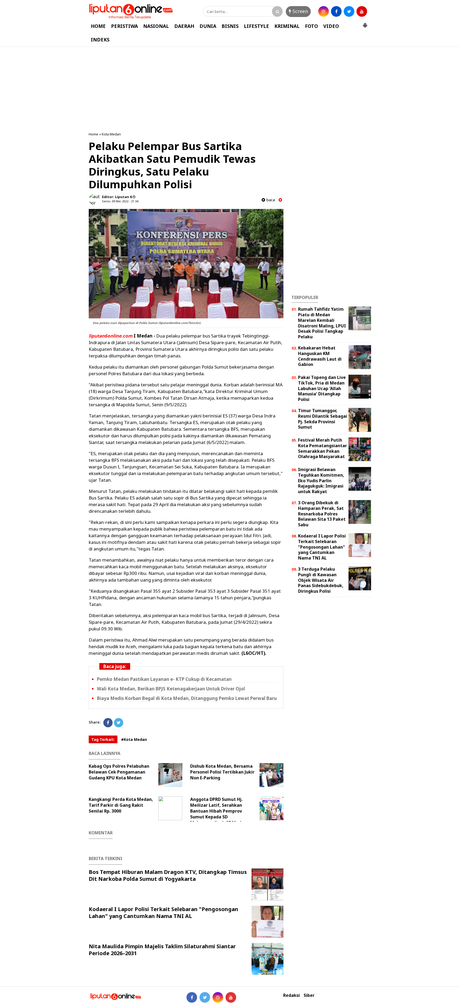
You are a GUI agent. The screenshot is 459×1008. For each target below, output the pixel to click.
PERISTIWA (124, 26)
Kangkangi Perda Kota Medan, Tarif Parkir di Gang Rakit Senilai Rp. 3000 (121, 805)
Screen (299, 11)
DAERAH (184, 26)
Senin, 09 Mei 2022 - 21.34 (120, 201)
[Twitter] (118, 722)
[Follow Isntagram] (217, 997)
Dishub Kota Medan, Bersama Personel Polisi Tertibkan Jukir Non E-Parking (222, 772)
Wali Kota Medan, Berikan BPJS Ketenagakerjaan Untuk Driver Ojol (171, 689)
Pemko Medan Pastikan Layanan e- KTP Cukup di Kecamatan (164, 679)
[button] (365, 23)
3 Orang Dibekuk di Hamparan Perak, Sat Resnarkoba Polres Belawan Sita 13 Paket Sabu (322, 514)
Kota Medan (111, 134)
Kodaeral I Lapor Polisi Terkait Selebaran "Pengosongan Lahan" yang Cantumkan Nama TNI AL (163, 913)
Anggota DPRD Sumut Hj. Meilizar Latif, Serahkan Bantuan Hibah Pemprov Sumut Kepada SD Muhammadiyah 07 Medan (218, 811)
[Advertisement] (229, 89)
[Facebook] (108, 722)
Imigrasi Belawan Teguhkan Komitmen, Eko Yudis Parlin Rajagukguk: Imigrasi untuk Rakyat (321, 480)
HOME (98, 26)
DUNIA (207, 26)
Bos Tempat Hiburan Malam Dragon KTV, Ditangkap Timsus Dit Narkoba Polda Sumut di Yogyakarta (168, 875)
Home (93, 134)
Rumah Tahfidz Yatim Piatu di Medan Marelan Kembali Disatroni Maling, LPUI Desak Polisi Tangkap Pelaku (322, 323)
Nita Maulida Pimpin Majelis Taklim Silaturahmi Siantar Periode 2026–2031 (162, 950)
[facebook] (336, 11)
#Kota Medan (134, 739)
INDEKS (100, 39)
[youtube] (361, 11)
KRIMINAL (287, 26)
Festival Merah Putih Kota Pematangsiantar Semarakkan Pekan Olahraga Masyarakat (322, 448)
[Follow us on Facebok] (191, 997)
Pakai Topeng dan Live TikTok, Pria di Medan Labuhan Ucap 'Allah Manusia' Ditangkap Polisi (322, 388)
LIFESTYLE (256, 26)
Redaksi (291, 995)
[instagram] (323, 11)
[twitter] (349, 11)
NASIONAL (156, 26)
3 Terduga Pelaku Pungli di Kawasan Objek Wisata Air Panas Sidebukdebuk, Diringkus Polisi (320, 580)
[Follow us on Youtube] (231, 997)
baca (270, 200)
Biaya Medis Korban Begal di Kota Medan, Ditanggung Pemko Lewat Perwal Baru (187, 698)
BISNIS (230, 26)
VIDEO (331, 26)
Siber (309, 995)
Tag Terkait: (103, 739)
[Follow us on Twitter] (204, 997)
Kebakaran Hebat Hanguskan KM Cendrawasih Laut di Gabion (320, 356)
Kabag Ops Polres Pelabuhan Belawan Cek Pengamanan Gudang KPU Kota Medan (119, 772)
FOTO (311, 26)
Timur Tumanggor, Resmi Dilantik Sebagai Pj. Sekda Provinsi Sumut (322, 419)
